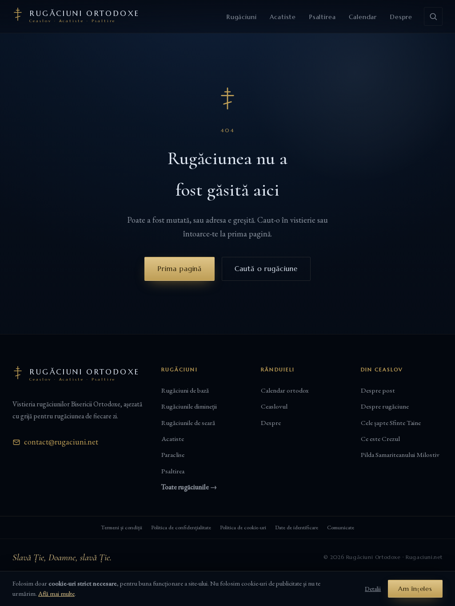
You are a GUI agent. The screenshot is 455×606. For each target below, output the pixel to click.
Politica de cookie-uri (243, 527)
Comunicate (340, 527)
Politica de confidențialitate (181, 527)
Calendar (363, 17)
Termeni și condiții (121, 527)
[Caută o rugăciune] (433, 16)
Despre (401, 17)
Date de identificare (296, 527)
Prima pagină (179, 268)
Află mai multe (56, 593)
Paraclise (172, 454)
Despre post (378, 390)
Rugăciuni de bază (185, 390)
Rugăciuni (241, 17)
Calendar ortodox (285, 390)
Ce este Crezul (380, 438)
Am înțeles (415, 589)
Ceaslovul (274, 406)
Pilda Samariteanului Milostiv (400, 454)
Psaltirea (322, 17)
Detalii (373, 588)
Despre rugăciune (385, 406)
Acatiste (283, 17)
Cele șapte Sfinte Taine (391, 422)
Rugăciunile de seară (188, 422)
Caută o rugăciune (266, 268)
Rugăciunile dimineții (189, 406)
